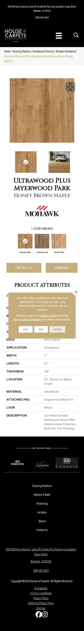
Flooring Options (21, 51)
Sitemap (40, 608)
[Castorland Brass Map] (42, 241)
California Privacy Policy (41, 602)
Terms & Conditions (40, 593)
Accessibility (40, 588)
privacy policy (48, 315)
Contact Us (24, 268)
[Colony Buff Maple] (58, 241)
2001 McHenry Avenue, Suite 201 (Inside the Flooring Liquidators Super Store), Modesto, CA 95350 (42, 8)
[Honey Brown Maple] (25, 241)
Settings (57, 329)
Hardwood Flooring (43, 51)
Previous (6, 160)
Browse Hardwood (66, 51)
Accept (25, 329)
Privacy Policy (40, 598)
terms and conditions (28, 319)
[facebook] (38, 615)
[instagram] (44, 615)
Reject (41, 329)
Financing (61, 268)
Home (7, 51)
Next (77, 160)
